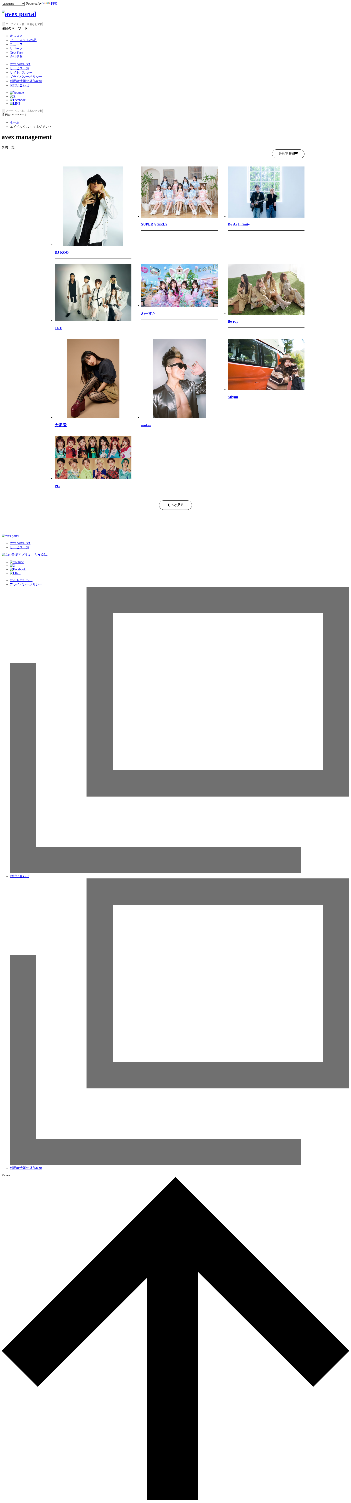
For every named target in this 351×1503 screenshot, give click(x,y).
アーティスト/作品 (23, 40)
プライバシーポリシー (26, 76)
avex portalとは (20, 64)
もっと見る (175, 505)
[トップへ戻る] (175, 1499)
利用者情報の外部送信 (26, 81)
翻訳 (54, 3)
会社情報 (16, 56)
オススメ (16, 36)
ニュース (16, 44)
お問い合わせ (19, 85)
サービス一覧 (19, 68)
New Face (16, 52)
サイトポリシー (21, 72)
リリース (16, 48)
